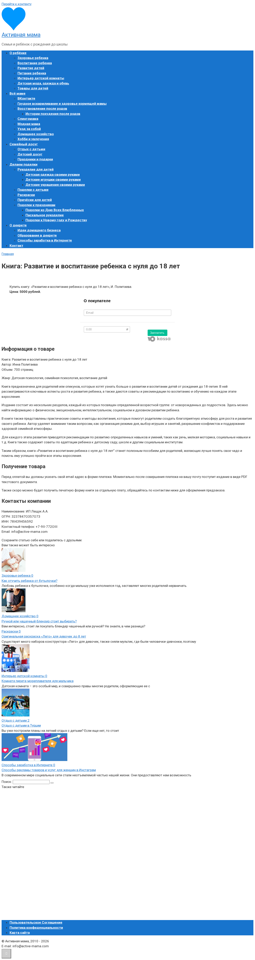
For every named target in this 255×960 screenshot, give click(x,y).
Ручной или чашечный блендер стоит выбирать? (39, 621)
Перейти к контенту (16, 4)
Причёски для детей (35, 200)
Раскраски (26, 195)
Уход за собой (29, 129)
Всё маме (18, 93)
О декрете (18, 225)
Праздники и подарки (35, 159)
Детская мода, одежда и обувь (43, 83)
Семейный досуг (24, 144)
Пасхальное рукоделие (45, 215)
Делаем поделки (23, 164)
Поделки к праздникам (36, 205)
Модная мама (29, 124)
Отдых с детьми (31, 149)
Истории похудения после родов (53, 114)
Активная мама (21, 35)
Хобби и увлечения (33, 139)
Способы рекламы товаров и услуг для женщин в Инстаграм (49, 770)
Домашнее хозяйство (36, 134)
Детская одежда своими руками (53, 175)
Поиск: (7, 782)
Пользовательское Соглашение (36, 922)
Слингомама (28, 119)
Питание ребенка (32, 73)
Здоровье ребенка (33, 58)
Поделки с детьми (33, 190)
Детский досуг (30, 154)
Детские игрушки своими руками (53, 180)
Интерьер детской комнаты (41, 78)
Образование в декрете (37, 235)
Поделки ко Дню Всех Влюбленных (55, 210)
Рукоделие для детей (36, 169)
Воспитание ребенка (35, 63)
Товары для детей (33, 88)
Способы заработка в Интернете (45, 240)
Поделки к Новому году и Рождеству (56, 220)
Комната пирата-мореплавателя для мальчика (38, 681)
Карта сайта (20, 933)
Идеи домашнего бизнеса (39, 230)
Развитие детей (31, 68)
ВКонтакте (26, 98)
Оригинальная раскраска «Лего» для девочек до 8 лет (44, 636)
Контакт (16, 246)
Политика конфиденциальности (36, 928)
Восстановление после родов (42, 109)
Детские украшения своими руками (55, 185)
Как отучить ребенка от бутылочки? (29, 581)
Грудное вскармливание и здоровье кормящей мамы (62, 104)
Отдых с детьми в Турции (21, 725)
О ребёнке (18, 53)
